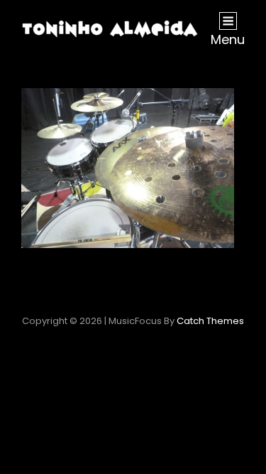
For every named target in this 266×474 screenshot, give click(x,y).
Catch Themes (210, 321)
